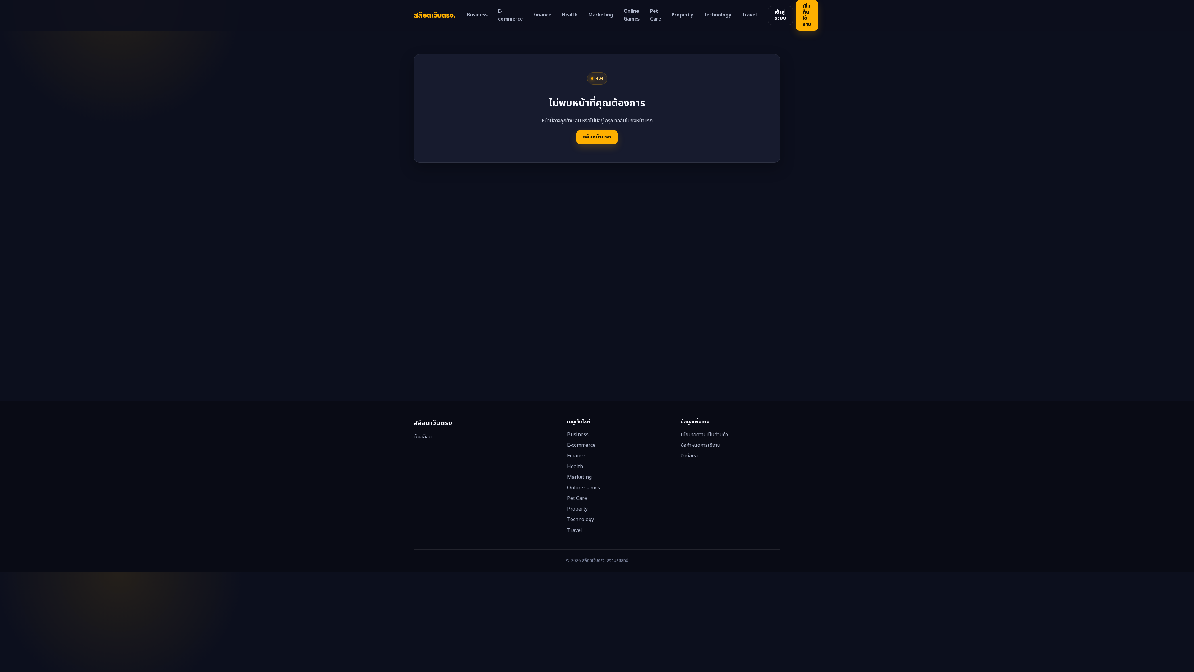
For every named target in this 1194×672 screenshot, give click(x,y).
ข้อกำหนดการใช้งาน (700, 445)
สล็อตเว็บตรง (434, 15)
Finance (542, 15)
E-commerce (510, 15)
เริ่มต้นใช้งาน (807, 15)
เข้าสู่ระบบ (780, 15)
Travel (749, 15)
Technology (717, 15)
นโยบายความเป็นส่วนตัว (704, 434)
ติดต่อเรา (689, 456)
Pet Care (655, 15)
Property (682, 15)
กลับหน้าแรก (597, 137)
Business (477, 15)
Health (570, 15)
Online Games (632, 15)
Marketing (600, 15)
